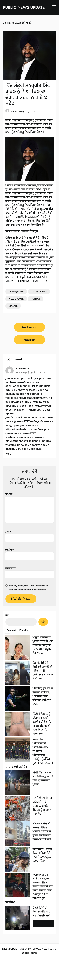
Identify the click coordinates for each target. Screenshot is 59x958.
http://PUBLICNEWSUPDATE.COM (26, 280)
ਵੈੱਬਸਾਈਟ (10, 568)
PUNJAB (35, 298)
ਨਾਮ (8, 531)
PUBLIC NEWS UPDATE (24, 7)
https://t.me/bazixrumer (19, 429)
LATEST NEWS (39, 291)
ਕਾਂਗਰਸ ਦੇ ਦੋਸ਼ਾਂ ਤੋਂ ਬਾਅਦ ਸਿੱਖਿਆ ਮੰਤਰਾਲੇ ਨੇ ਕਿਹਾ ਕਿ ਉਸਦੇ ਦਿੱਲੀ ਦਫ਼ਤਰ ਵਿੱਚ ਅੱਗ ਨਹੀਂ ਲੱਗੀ (42, 831)
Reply (8, 453)
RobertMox (23, 368)
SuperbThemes (29, 952)
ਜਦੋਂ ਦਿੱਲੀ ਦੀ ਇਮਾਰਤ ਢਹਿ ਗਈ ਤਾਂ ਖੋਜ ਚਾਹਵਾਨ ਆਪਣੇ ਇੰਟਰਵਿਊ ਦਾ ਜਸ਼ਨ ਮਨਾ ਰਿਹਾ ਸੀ (43, 805)
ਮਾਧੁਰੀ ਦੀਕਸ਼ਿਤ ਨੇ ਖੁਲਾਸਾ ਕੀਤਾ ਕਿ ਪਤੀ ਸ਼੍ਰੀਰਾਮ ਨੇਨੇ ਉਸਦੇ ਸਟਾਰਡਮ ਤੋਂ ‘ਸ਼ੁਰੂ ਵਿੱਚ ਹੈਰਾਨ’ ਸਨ (43, 645)
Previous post (29, 327)
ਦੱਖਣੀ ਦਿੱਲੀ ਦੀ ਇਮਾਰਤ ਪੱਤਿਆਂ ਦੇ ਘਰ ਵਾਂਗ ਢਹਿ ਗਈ (41, 911)
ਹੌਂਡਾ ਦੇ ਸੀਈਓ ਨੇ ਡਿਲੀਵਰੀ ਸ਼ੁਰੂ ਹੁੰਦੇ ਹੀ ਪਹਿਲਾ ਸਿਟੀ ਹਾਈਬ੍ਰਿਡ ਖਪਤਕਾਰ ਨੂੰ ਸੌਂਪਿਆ (43, 670)
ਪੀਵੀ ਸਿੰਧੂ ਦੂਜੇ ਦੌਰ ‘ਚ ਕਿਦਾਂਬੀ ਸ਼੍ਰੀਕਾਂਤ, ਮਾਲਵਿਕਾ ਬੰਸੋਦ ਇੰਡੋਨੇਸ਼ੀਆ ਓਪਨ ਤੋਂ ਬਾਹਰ (43, 696)
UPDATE (13, 305)
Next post (29, 339)
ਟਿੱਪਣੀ (9, 494)
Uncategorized (16, 291)
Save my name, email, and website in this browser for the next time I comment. (29, 587)
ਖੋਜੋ (6, 615)
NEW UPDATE (16, 298)
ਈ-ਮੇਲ (9, 550)
